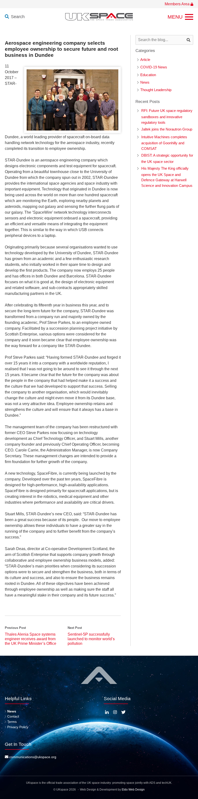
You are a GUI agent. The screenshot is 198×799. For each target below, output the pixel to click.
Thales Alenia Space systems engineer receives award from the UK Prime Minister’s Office (30, 639)
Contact (13, 716)
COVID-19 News (153, 67)
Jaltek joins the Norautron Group (166, 129)
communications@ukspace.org (32, 757)
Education (148, 75)
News (144, 82)
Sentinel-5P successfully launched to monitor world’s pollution (91, 639)
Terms (12, 722)
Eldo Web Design (133, 789)
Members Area (178, 4)
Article (145, 60)
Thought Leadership (155, 90)
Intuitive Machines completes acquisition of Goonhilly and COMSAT (164, 143)
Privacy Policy (17, 727)
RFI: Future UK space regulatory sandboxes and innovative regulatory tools (166, 116)
